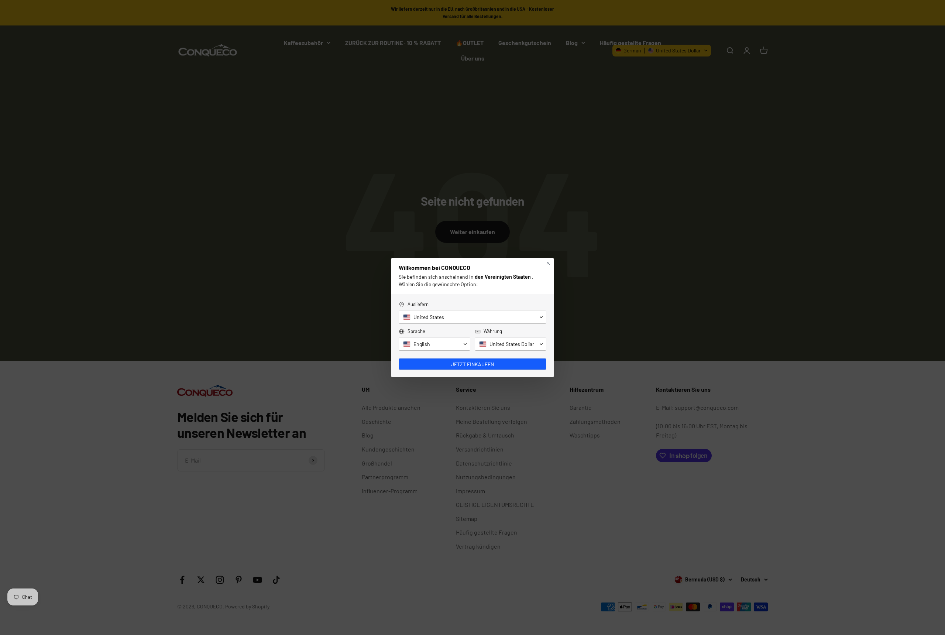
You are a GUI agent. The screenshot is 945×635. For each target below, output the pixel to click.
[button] (472, 317)
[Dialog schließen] (548, 263)
